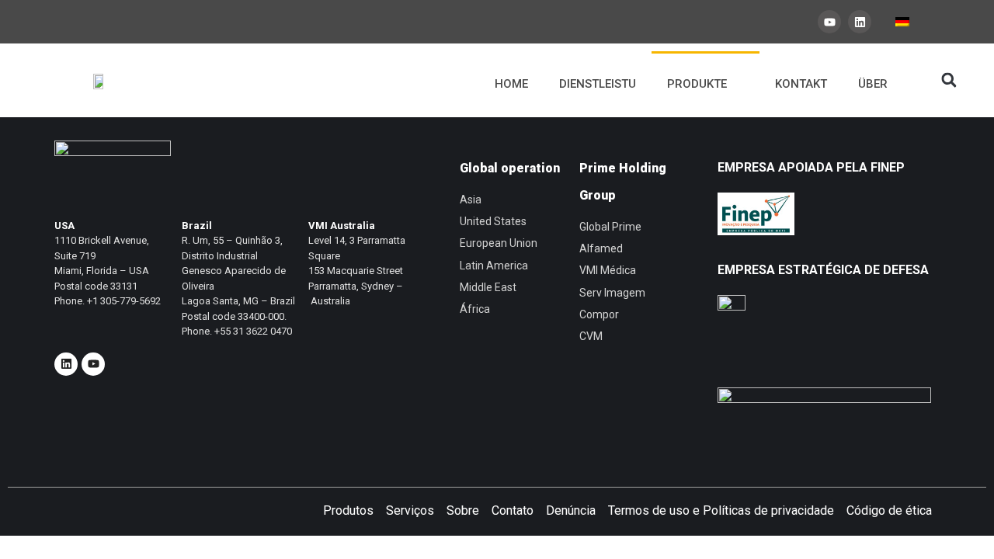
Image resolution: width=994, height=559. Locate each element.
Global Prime (610, 226)
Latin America (494, 265)
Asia (470, 199)
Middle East (488, 287)
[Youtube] (829, 21)
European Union (498, 243)
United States (493, 221)
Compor (599, 314)
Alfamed (601, 248)
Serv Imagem (612, 292)
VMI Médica (607, 270)
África (475, 309)
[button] (949, 80)
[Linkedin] (859, 21)
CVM (591, 336)
